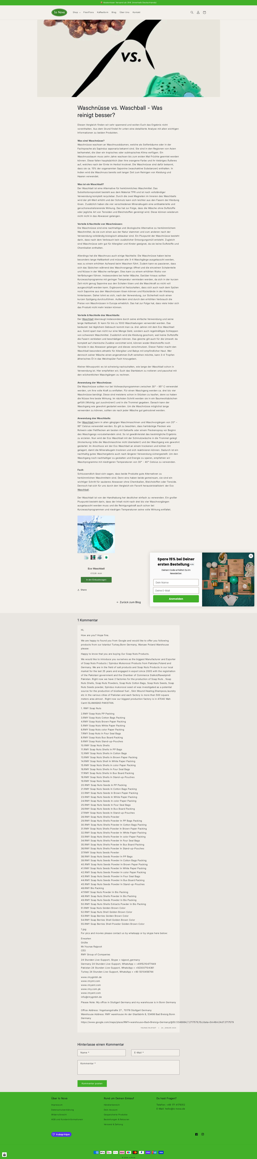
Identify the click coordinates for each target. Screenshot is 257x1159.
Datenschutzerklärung (62, 1110)
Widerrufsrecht (59, 1114)
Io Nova (132, 1157)
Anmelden (176, 599)
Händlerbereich (112, 1105)
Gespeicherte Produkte (116, 1114)
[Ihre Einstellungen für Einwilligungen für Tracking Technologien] (4, 1154)
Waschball (88, 319)
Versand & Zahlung (113, 1124)
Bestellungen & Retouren (116, 1119)
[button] (76, 12)
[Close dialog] (251, 556)
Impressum (57, 1105)
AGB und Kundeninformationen (67, 1119)
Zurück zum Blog (130, 602)
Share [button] (84, 590)
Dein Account (111, 1110)
